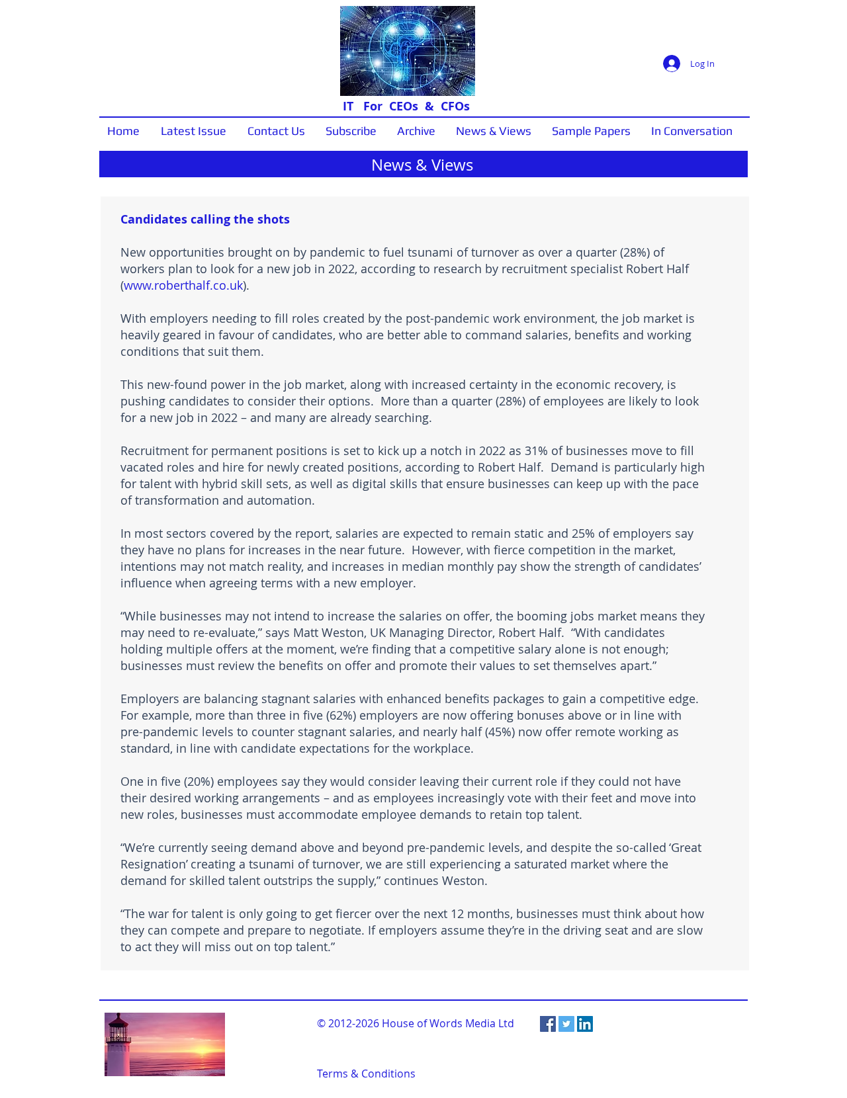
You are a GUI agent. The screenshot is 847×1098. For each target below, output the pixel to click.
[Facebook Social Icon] (548, 1024)
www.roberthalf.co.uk (183, 285)
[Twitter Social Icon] (566, 1024)
